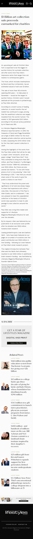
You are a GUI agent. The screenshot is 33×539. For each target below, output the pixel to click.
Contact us (22, 524)
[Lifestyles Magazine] (16, 4)
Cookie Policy (11, 524)
